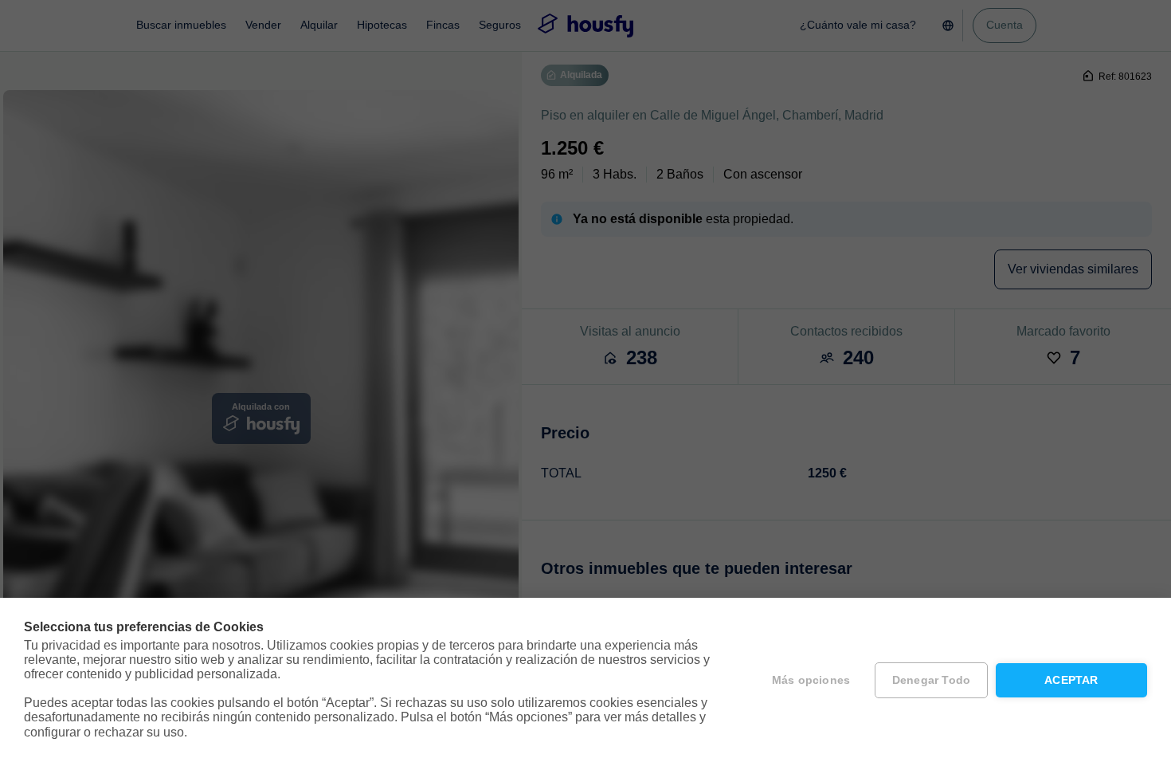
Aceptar (1071, 680)
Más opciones (811, 680)
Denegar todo (931, 680)
